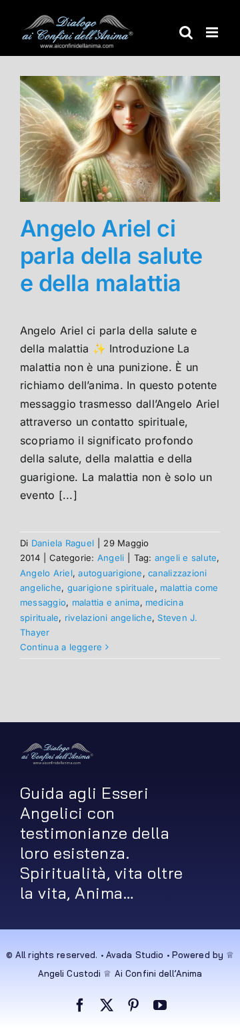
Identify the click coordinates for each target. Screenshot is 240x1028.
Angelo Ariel (46, 573)
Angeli (110, 557)
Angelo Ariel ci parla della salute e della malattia (111, 255)
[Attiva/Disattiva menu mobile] (213, 32)
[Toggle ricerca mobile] (186, 32)
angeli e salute (186, 557)
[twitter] (106, 1005)
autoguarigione (110, 573)
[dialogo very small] (57, 747)
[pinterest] (133, 1005)
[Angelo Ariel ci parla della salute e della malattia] (120, 139)
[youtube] (160, 1005)
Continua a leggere (61, 647)
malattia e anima (106, 602)
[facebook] (80, 1005)
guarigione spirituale (111, 587)
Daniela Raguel (62, 543)
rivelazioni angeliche (108, 617)
